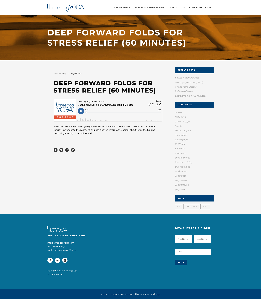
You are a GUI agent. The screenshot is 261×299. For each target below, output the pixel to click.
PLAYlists (180, 144)
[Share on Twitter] (61, 149)
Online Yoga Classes (186, 86)
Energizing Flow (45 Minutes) (190, 95)
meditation (181, 135)
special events (182, 157)
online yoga (181, 139)
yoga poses (181, 180)
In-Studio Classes (184, 91)
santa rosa (191, 207)
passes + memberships (187, 77)
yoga (205, 207)
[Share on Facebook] (56, 149)
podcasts (77, 73)
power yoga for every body (189, 82)
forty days (180, 117)
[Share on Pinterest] (73, 149)
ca (178, 207)
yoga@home (182, 185)
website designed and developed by (130, 294)
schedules (180, 153)
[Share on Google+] (67, 149)
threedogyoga (182, 166)
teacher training (183, 162)
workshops (181, 171)
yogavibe (180, 189)
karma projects (183, 130)
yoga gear (180, 175)
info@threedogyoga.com (60, 242)
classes (179, 112)
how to (178, 126)
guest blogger (182, 121)
